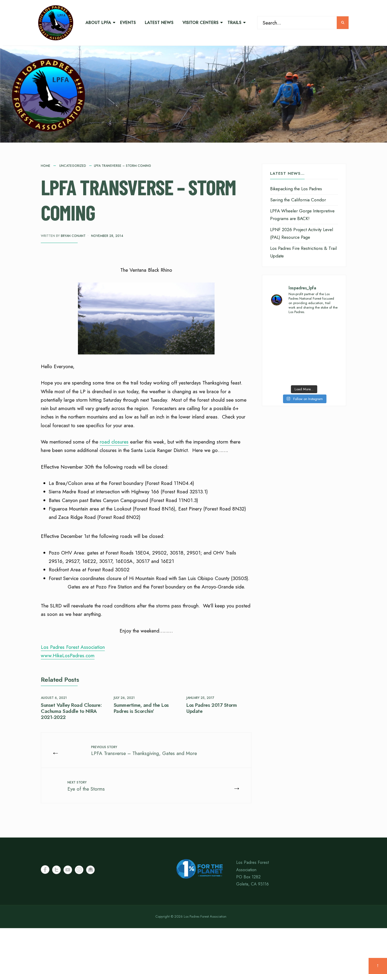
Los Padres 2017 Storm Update (211, 708)
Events (128, 23)
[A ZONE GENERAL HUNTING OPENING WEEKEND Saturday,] (286, 351)
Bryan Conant (73, 235)
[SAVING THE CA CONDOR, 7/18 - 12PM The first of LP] (321, 372)
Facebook (45, 869)
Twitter (56, 869)
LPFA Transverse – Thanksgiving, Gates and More (144, 751)
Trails (234, 23)
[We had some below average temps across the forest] (286, 330)
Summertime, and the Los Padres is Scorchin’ (141, 708)
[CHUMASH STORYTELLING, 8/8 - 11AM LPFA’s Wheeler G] (321, 351)
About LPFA (98, 23)
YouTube (67, 869)
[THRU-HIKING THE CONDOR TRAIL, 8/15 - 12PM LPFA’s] (321, 330)
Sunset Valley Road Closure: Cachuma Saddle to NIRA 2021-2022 (71, 711)
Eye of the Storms (86, 786)
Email (90, 869)
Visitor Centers (200, 23)
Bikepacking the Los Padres (296, 189)
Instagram (79, 869)
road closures (114, 441)
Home (45, 165)
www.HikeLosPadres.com (68, 655)
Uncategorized (72, 165)
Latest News (159, 23)
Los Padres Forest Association (73, 647)
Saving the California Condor (298, 200)
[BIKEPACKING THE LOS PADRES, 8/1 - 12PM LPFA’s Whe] (286, 372)
